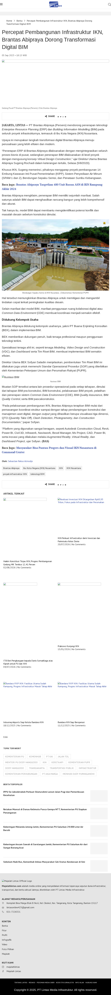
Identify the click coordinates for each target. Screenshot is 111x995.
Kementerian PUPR (79, 762)
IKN (61, 468)
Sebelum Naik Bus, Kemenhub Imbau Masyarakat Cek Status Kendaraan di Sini (44, 861)
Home (9, 20)
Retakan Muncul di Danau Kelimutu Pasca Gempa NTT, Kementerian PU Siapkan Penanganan (45, 811)
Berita (19, 20)
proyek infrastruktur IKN (15, 474)
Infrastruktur (87, 768)
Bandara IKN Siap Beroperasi (71, 722)
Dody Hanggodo (14, 768)
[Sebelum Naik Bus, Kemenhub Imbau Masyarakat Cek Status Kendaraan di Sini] (99, 866)
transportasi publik (62, 768)
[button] (58, 116)
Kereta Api (57, 762)
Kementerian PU (14, 756)
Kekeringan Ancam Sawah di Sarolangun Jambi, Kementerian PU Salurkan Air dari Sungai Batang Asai (45, 846)
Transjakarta (37, 768)
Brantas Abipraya (11, 468)
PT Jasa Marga (50, 773)
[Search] (109, 4)
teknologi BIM (37, 474)
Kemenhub (35, 756)
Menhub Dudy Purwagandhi (79, 773)
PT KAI (49, 756)
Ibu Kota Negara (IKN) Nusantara (39, 468)
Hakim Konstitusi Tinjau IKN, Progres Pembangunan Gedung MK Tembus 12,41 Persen (27, 563)
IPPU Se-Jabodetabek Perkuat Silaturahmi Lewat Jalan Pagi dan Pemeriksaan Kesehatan (43, 793)
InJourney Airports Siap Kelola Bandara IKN (23, 722)
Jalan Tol (63, 756)
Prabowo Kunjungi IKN (68, 646)
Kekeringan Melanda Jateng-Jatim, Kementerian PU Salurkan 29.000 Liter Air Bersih (43, 828)
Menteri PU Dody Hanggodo (21, 762)
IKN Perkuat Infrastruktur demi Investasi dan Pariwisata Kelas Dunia (79, 540)
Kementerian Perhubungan (21, 773)
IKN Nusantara (73, 468)
